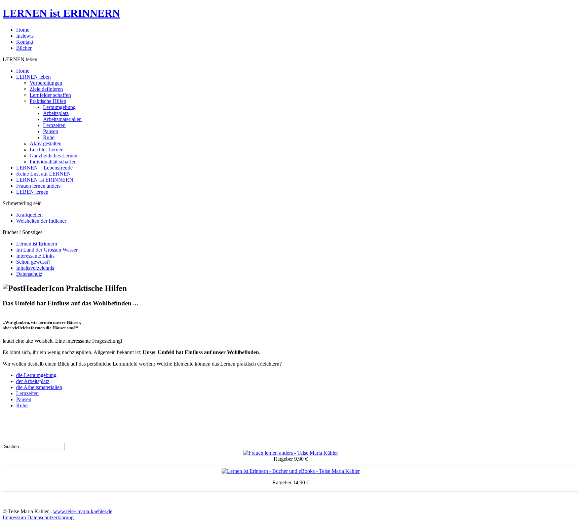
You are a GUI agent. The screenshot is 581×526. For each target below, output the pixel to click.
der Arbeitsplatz (32, 381)
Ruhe (22, 405)
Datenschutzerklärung (50, 517)
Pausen (23, 399)
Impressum (14, 517)
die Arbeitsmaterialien (39, 387)
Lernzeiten (27, 393)
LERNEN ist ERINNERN (61, 13)
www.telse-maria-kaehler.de (82, 511)
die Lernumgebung (36, 375)
